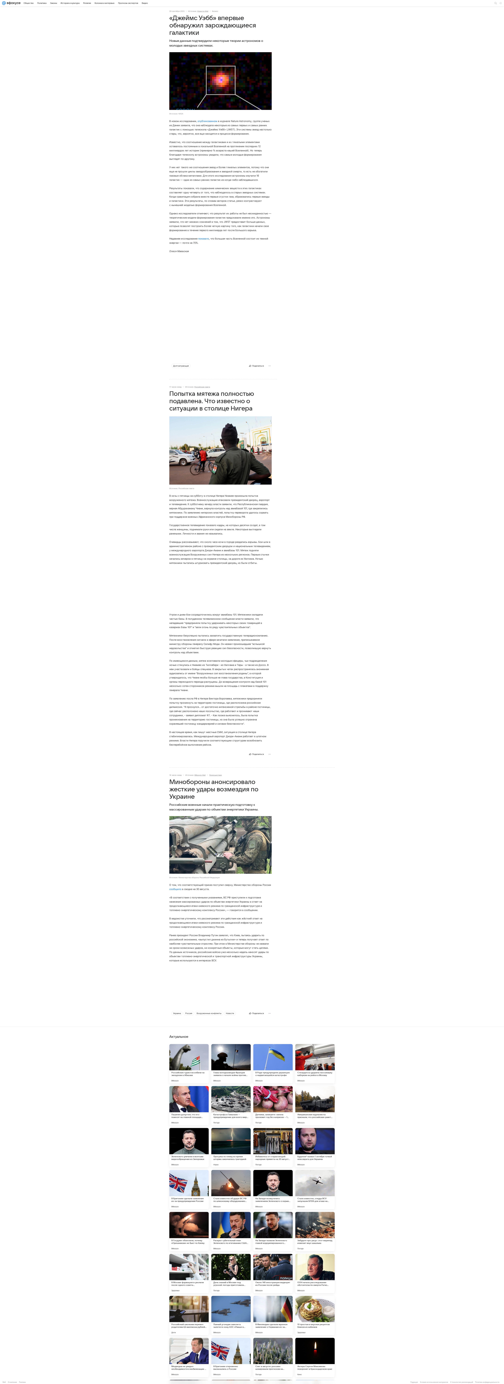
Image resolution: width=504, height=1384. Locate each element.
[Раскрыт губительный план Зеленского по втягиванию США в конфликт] (231, 1231)
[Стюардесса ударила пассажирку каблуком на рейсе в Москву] (315, 1063)
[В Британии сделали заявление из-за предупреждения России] (189, 1189)
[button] (220, 81)
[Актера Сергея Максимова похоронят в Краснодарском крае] (315, 1357)
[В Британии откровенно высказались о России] (231, 1357)
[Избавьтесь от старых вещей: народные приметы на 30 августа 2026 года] (273, 1147)
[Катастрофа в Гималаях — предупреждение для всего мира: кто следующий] (231, 1105)
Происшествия (215, 775)
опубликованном (207, 121)
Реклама (22, 1382)
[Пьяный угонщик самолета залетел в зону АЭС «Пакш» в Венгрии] (231, 1315)
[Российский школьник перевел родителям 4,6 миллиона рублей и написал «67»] (189, 1315)
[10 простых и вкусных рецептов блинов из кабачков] (315, 1315)
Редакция (414, 1382)
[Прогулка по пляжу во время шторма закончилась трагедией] (231, 1147)
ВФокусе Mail (200, 775)
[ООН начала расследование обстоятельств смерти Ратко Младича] (315, 1273)
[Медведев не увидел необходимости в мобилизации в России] (189, 1357)
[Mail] (4, 3)
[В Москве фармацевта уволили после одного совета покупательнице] (189, 1273)
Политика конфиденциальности (487, 1382)
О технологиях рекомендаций (461, 1382)
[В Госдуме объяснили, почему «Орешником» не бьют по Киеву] (189, 1231)
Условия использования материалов (434, 1382)
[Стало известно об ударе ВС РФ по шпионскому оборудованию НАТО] (231, 1189)
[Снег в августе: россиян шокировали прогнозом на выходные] (273, 1357)
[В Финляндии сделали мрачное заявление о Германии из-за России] (273, 1315)
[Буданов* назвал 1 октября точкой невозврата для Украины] (315, 1147)
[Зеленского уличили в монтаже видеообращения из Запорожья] (189, 1147)
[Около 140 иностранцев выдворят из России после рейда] (273, 1273)
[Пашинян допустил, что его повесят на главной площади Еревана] (189, 1105)
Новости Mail (202, 11)
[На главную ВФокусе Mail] (13, 3)
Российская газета (202, 387)
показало (203, 238)
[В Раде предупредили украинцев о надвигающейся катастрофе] (273, 1063)
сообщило (175, 889)
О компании (12, 1382)
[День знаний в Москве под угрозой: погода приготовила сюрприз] (231, 1273)
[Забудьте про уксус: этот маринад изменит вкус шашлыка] (315, 1231)
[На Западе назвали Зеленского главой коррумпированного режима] (273, 1231)
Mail (4, 1382)
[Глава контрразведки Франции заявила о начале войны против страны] (231, 1063)
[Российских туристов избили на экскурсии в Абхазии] (189, 1063)
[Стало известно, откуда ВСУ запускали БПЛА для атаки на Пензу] (315, 1189)
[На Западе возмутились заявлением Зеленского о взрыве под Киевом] (273, 1189)
